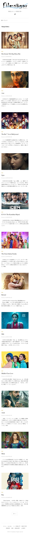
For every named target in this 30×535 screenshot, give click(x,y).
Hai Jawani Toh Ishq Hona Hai (10, 54)
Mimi (3, 454)
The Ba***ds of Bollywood (9, 134)
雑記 (12, 528)
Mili (2, 334)
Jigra (2, 175)
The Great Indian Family (9, 254)
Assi (2, 93)
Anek (3, 413)
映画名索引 (17, 528)
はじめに (10, 526)
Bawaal (3, 295)
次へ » (14, 513)
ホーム (4, 526)
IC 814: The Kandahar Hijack (10, 214)
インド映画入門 (16, 526)
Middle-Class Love (7, 373)
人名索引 (23, 528)
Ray (2, 495)
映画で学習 (24, 526)
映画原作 (8, 528)
